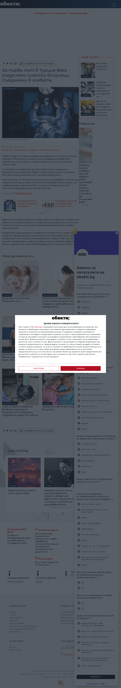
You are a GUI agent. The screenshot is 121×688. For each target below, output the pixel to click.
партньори (38, 327)
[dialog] (60, 344)
